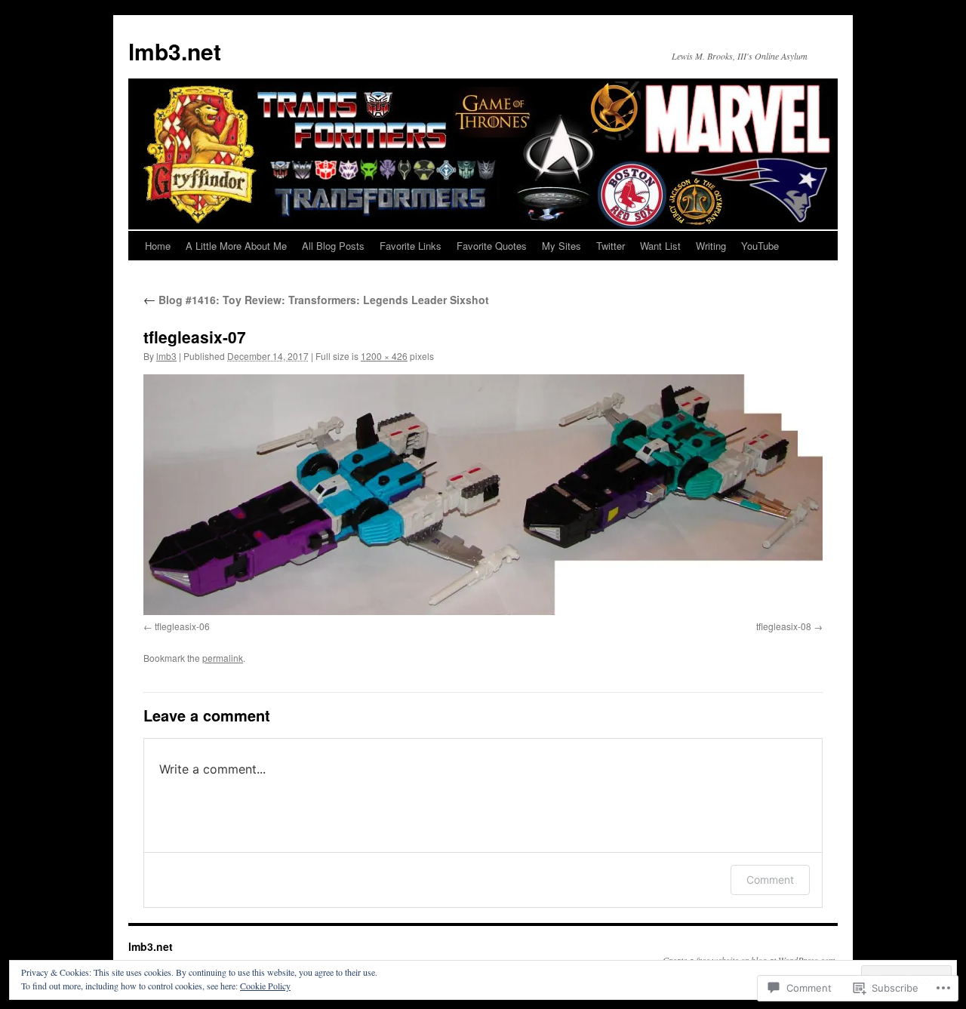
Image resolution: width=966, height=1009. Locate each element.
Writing (711, 245)
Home (158, 245)
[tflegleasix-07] (483, 494)
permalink (222, 657)
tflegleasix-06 (182, 626)
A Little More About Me (236, 245)
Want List (660, 245)
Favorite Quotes (492, 245)
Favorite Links (410, 245)
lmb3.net (174, 51)
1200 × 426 (384, 355)
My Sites (561, 245)
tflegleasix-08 (783, 626)
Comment (770, 879)
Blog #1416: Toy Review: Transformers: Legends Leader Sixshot (316, 299)
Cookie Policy (265, 986)
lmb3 (166, 355)
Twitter (610, 245)
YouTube (760, 245)
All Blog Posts (333, 245)
